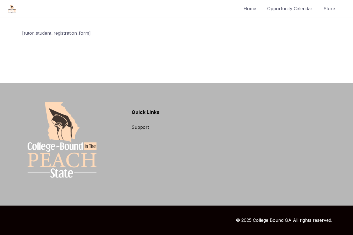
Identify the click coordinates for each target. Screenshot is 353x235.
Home (250, 8)
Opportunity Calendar (289, 8)
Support (140, 127)
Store (329, 8)
